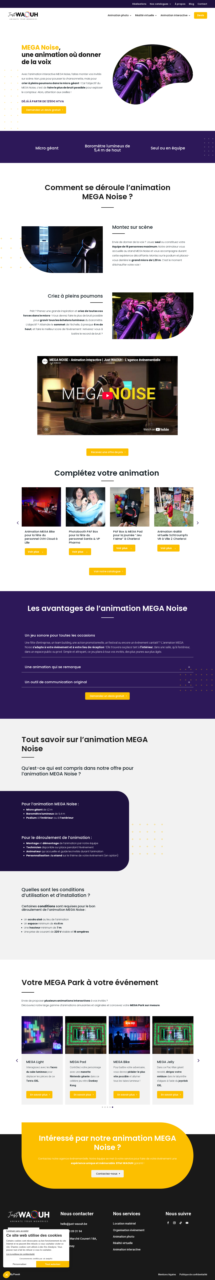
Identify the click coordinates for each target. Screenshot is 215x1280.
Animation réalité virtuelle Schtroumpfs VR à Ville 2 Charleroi (172, 535)
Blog (191, 4)
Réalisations (139, 4)
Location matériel (124, 1223)
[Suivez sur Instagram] (174, 1222)
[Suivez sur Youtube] (187, 1222)
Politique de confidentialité (193, 1274)
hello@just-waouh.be (73, 1223)
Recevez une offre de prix (107, 452)
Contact (202, 4)
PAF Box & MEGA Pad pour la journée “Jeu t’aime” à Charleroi (127, 535)
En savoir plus (39, 1094)
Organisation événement (128, 1230)
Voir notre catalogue (107, 571)
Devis (200, 15)
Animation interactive (174, 15)
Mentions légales (167, 1274)
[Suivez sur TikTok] (180, 1222)
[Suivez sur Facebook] (168, 1222)
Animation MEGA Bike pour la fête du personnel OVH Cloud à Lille (41, 537)
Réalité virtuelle (144, 15)
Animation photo (118, 15)
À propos (180, 4)
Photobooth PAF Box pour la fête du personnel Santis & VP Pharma (84, 537)
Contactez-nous (106, 1174)
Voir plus (34, 552)
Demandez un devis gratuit (43, 110)
